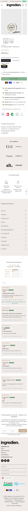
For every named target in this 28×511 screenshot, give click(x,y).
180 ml (4, 66)
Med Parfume (16, 60)
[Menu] (2, 5)
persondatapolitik (21, 433)
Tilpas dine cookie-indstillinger (14, 505)
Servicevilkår (15, 503)
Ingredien (3, 45)
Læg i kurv (14, 79)
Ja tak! (22, 430)
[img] (6, 287)
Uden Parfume (6, 60)
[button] (23, 5)
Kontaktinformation (9, 501)
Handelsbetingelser (18, 500)
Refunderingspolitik (20, 501)
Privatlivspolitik (8, 500)
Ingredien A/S (10, 496)
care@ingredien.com (6, 457)
